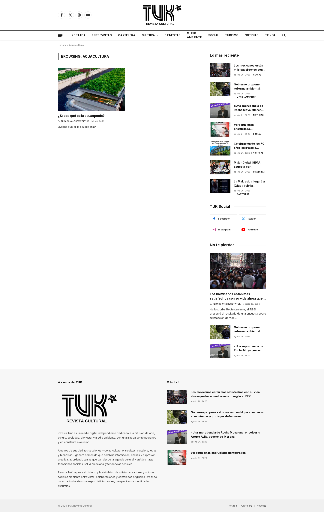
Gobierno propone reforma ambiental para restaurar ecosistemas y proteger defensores (249, 86)
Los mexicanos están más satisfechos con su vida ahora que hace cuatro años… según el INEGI (250, 68)
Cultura (148, 35)
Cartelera (126, 35)
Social (213, 35)
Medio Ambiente (194, 35)
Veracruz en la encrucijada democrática (244, 127)
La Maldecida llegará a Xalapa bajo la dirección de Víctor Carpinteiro (249, 184)
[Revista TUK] (162, 15)
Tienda (270, 35)
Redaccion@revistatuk (75, 121)
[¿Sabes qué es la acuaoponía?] (91, 89)
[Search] (284, 35)
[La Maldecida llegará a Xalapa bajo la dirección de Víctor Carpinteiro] (220, 186)
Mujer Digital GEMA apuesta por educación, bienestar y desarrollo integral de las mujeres (249, 165)
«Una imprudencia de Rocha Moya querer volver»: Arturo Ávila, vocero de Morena (248, 108)
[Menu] (60, 35)
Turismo (231, 35)
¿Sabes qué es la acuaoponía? (81, 116)
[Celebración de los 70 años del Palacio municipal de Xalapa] (220, 148)
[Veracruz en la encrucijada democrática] (220, 129)
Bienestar (173, 35)
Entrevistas (102, 35)
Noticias (252, 35)
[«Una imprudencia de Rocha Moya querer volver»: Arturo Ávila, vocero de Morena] (220, 110)
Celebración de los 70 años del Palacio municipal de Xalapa (249, 146)
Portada (79, 35)
